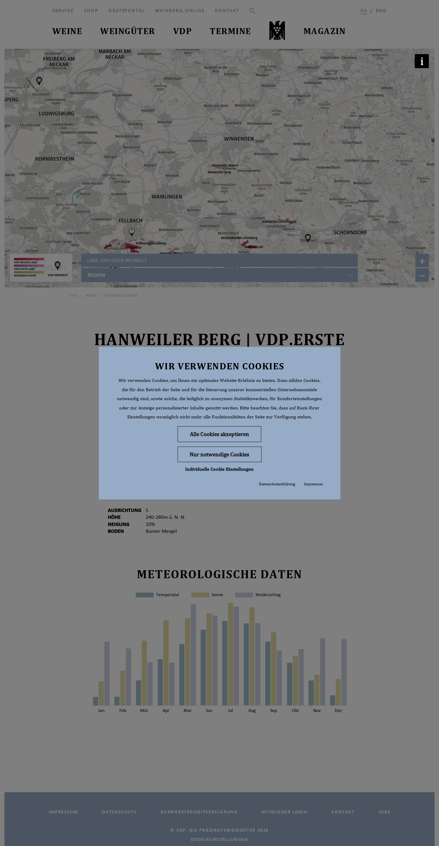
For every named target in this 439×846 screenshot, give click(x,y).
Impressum (313, 484)
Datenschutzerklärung (277, 484)
